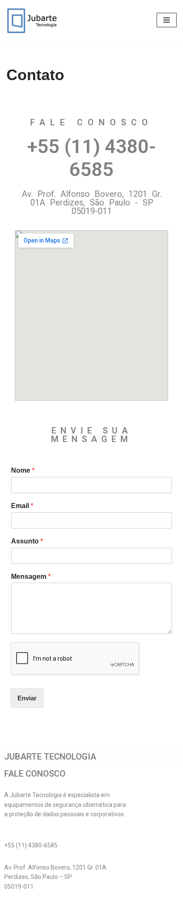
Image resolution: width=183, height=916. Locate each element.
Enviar (27, 698)
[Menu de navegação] (167, 20)
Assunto (27, 541)
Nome (22, 470)
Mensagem (31, 576)
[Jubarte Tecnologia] (31, 20)
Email (22, 505)
